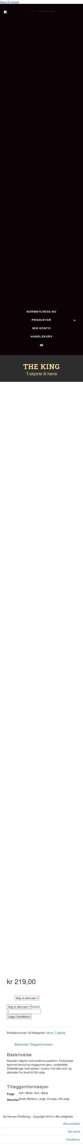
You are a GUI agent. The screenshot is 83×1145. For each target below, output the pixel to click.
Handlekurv (73, 1139)
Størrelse (11, 1002)
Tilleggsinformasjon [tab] (41, 1044)
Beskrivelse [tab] (21, 1044)
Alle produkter (71, 1124)
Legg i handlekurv (19, 1016)
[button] (74, 320)
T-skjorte (60, 1033)
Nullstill (35, 1007)
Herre (49, 1033)
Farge (10, 997)
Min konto (74, 1131)
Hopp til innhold (9, 2)
